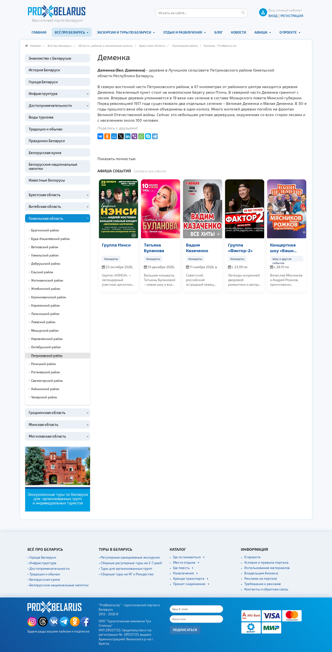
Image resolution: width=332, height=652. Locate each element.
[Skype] (148, 136)
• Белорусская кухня (43, 579)
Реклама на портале (260, 578)
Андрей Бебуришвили (292, 247)
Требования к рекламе (262, 584)
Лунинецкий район (185, 45)
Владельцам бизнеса (261, 573)
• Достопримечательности (48, 568)
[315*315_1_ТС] (57, 478)
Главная (39, 32)
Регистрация (291, 16)
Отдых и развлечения (182, 32)
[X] (121, 136)
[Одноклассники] (107, 136)
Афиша (260, 32)
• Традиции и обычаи (43, 574)
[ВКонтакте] (100, 136)
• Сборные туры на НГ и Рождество (126, 574)
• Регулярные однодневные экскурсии (129, 557)
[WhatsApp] (141, 136)
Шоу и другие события (247, 259)
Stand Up (286, 258)
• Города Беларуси (41, 557)
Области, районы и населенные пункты (105, 45)
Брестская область (152, 45)
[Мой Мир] (114, 136)
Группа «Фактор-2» (205, 247)
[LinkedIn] (128, 136)
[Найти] (243, 12)
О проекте (288, 32)
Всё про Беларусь (70, 32)
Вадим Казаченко (162, 247)
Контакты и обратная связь (266, 589)
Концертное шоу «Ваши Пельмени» (248, 247)
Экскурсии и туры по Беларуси (124, 32)
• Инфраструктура (41, 563)
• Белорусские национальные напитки (57, 585)
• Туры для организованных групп (125, 568)
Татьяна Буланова (119, 247)
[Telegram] (155, 136)
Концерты (118, 258)
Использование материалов (267, 568)
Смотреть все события (150, 171)
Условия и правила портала (266, 562)
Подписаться (185, 630)
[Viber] (134, 136)
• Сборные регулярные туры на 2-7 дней (130, 563)
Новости (238, 32)
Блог (218, 32)
